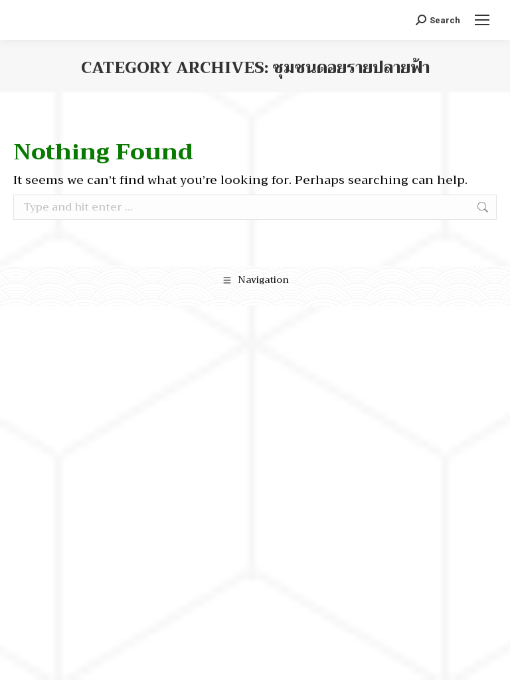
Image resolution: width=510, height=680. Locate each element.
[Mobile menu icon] (482, 20)
